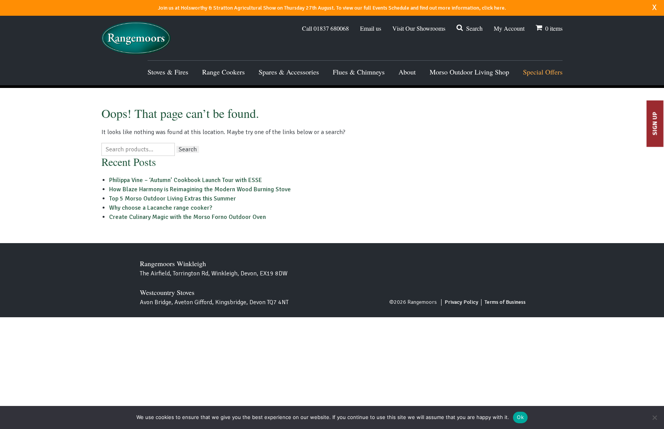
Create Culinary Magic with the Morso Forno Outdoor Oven (187, 217)
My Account (509, 28)
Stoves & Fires (168, 71)
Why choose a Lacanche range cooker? (160, 208)
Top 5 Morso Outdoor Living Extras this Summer (172, 198)
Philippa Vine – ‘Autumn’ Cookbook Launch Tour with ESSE (185, 180)
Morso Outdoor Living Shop (469, 71)
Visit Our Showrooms (418, 28)
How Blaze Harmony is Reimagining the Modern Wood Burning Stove (200, 189)
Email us (370, 28)
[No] (654, 417)
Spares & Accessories (289, 71)
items (554, 28)
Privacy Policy (461, 302)
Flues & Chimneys (359, 71)
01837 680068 (325, 28)
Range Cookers (223, 71)
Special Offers (543, 71)
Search (474, 28)
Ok (520, 417)
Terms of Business (505, 302)
